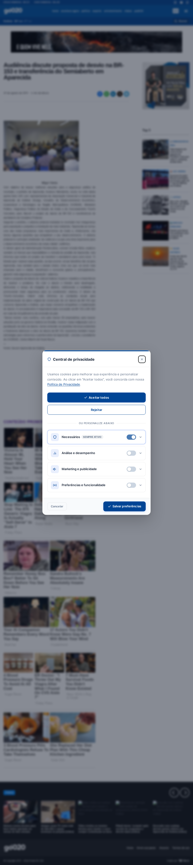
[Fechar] (142, 359)
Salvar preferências (127, 506)
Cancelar (57, 506)
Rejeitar (96, 410)
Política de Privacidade (63, 384)
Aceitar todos (99, 397)
